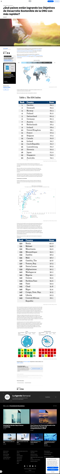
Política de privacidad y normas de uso (30, 468)
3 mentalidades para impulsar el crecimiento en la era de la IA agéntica (49, 442)
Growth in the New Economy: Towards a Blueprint (35, 442)
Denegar (53, 467)
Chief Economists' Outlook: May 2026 (22, 442)
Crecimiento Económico (8, 5)
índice (35, 56)
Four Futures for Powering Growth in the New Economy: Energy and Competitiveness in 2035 (42, 427)
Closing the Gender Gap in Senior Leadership (13, 426)
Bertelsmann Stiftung (31, 55)
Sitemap (30, 470)
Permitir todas (53, 469)
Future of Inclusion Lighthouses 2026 (8, 442)
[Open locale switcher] (1, 472)
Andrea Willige (5, 48)
